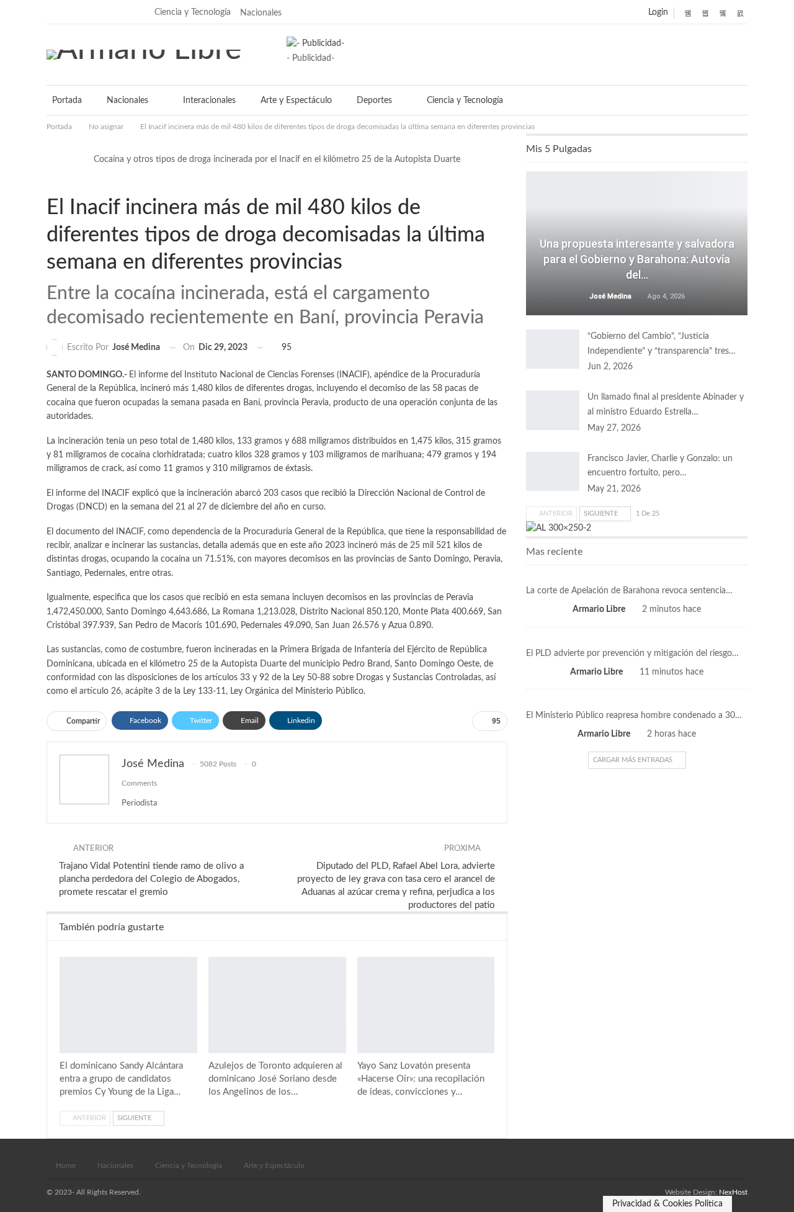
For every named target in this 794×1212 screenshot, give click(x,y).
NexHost (733, 1192)
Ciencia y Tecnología (192, 12)
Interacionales (209, 100)
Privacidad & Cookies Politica (667, 1204)
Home (66, 1165)
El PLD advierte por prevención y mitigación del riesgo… (632, 653)
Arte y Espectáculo (296, 100)
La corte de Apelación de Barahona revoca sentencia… (629, 590)
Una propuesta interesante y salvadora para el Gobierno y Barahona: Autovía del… (637, 259)
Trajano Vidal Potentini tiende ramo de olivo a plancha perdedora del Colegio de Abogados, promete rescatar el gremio (151, 879)
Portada (67, 100)
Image (51, 182)
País (637, 638)
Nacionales (261, 13)
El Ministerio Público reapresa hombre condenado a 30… (634, 715)
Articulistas (637, 225)
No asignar (62, 182)
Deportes (374, 100)
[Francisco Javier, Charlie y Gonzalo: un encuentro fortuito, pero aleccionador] (552, 472)
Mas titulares (637, 575)
